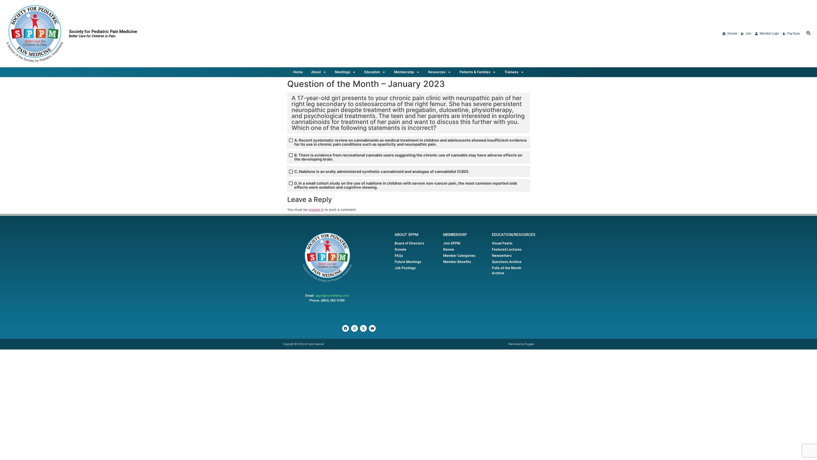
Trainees (511, 72)
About (316, 72)
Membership (404, 72)
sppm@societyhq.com (332, 296)
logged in (316, 209)
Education (372, 72)
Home (298, 72)
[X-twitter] (363, 328)
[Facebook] (345, 328)
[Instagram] (354, 328)
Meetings (342, 72)
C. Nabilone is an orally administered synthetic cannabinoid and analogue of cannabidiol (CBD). (381, 172)
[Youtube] (372, 328)
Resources (437, 72)
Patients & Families (475, 72)
